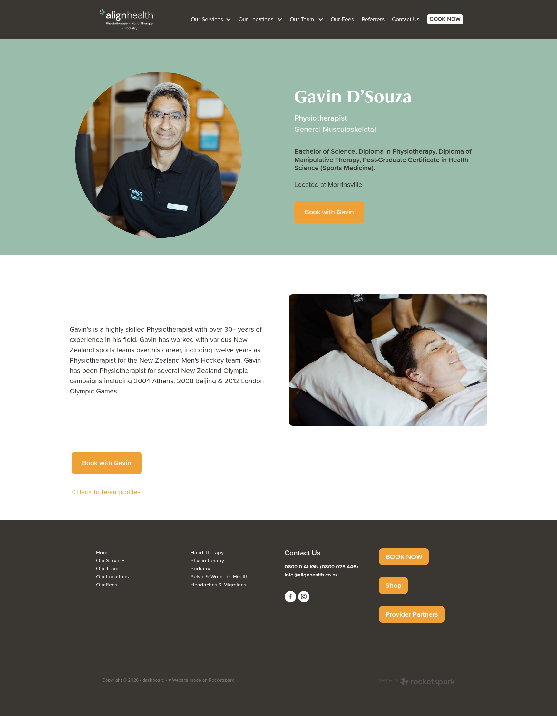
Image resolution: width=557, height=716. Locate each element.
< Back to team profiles (106, 492)
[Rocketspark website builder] (416, 682)
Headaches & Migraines (218, 584)
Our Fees (106, 584)
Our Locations (112, 576)
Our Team (107, 568)
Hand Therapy (207, 552)
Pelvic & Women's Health (220, 576)
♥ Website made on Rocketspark (201, 680)
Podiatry (200, 568)
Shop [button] (393, 585)
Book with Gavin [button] (329, 212)
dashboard (153, 680)
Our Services (111, 560)
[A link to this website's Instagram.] (304, 597)
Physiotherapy (207, 560)
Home (103, 552)
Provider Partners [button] (412, 614)
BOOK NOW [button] (404, 557)
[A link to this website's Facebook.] (290, 597)
